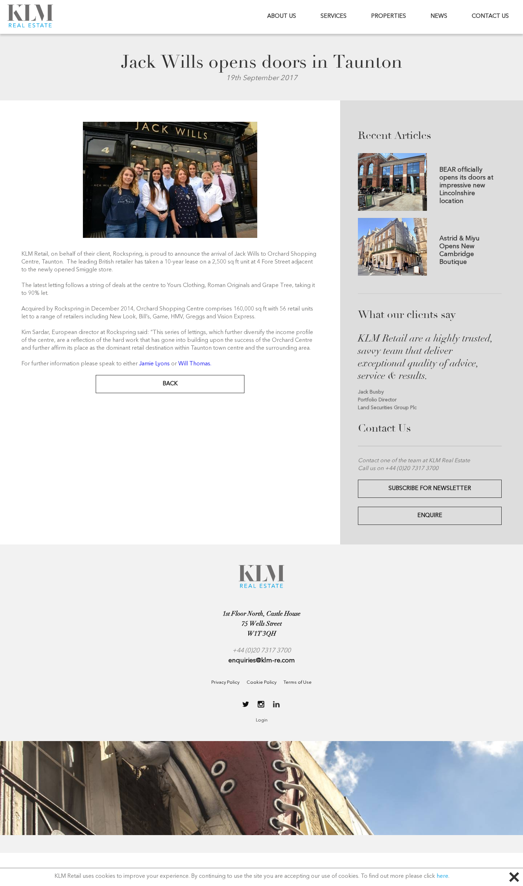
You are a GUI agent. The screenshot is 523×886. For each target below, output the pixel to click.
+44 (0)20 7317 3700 (261, 650)
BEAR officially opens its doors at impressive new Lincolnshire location (466, 185)
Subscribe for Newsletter (430, 488)
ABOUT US (281, 16)
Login (262, 720)
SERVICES (334, 16)
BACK (170, 384)
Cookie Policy (261, 682)
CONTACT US (490, 16)
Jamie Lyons (154, 364)
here (442, 876)
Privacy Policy (225, 682)
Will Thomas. (194, 364)
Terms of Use (298, 682)
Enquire (429, 515)
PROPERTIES (388, 16)
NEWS (438, 16)
